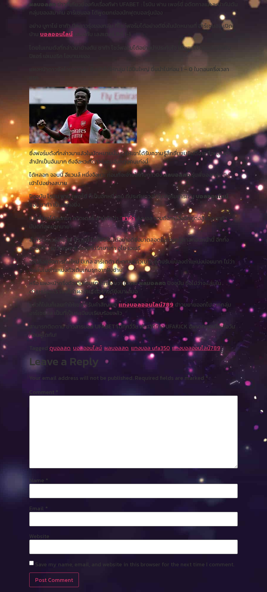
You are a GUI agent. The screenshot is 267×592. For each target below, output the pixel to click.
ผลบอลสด (116, 348)
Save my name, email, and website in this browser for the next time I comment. (134, 564)
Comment (43, 392)
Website (39, 536)
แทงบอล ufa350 (150, 348)
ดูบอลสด (60, 348)
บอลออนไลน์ (56, 34)
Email (38, 508)
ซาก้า (128, 218)
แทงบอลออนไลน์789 (146, 304)
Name (38, 480)
